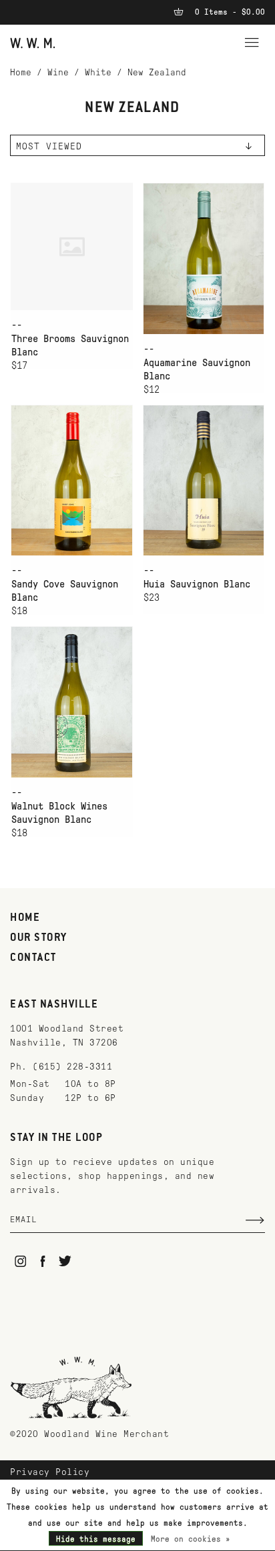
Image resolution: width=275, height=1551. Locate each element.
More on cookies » (190, 1539)
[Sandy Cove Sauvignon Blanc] (72, 480)
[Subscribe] (255, 1220)
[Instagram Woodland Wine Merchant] (20, 1261)
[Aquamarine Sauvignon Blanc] (204, 258)
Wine (58, 72)
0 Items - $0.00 (227, 12)
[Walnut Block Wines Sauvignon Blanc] (72, 702)
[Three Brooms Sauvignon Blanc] (72, 246)
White (98, 72)
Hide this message (95, 1539)
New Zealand (156, 72)
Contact (33, 958)
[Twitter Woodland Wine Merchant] (65, 1261)
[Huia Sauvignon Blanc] (204, 480)
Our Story (38, 938)
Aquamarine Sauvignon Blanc (197, 369)
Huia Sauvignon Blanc (197, 584)
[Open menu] (251, 40)
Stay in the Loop (56, 1138)
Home (20, 72)
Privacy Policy (49, 1472)
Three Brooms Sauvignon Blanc (70, 345)
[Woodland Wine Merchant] (32, 42)
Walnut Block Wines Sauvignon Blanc (59, 813)
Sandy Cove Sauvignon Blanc (64, 591)
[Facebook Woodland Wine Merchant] (43, 1261)
